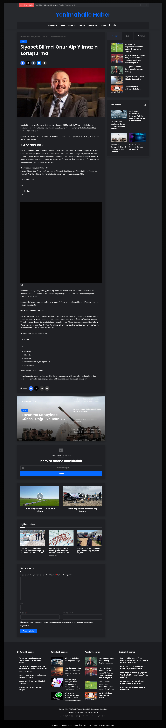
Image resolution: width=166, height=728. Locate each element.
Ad (22, 603)
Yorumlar (141, 36)
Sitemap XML (63, 709)
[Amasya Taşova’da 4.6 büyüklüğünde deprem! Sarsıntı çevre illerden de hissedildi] (61, 538)
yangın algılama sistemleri (69, 716)
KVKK (89, 725)
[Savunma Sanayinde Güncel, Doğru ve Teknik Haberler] (119, 137)
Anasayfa (52, 25)
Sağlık (82, 25)
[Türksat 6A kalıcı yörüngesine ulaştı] (57, 661)
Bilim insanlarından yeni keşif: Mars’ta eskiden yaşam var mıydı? (73, 671)
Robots (79, 709)
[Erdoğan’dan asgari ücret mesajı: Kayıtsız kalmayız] (117, 70)
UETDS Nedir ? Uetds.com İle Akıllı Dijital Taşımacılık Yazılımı (118, 125)
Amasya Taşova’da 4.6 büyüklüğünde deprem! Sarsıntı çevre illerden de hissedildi (59, 551)
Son (127, 36)
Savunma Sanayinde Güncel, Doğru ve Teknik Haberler (42, 417)
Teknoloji (92, 25)
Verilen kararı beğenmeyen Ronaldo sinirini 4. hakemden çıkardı (134, 47)
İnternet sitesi (68, 613)
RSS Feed (72, 709)
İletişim (112, 25)
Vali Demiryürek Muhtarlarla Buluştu (133, 87)
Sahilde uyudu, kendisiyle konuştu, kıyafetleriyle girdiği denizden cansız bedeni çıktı (32, 550)
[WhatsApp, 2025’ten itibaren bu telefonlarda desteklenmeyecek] (57, 696)
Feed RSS (86, 709)
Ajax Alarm (82, 716)
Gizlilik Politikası (73, 725)
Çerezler (83, 725)
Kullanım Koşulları (99, 725)
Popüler (114, 36)
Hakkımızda (56, 725)
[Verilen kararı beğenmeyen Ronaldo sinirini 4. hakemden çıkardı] (117, 47)
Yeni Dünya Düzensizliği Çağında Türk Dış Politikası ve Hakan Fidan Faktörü (61, 5)
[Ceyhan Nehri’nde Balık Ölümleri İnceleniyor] (117, 80)
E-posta (23, 613)
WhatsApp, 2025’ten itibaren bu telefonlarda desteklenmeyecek (73, 696)
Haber (62, 25)
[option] (61, 418)
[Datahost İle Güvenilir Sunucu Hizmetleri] (137, 137)
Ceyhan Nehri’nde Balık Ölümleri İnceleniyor (134, 78)
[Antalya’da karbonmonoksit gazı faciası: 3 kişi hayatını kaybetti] (89, 538)
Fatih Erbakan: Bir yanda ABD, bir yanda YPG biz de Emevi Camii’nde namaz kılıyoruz (135, 59)
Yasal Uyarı (110, 725)
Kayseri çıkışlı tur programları (96, 716)
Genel (32, 37)
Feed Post (104, 709)
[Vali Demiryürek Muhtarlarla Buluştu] (117, 89)
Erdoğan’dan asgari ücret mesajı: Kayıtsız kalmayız (134, 69)
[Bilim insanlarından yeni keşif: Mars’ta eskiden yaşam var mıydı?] (57, 671)
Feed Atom (95, 709)
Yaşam (103, 25)
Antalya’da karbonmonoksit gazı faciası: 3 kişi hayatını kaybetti (88, 550)
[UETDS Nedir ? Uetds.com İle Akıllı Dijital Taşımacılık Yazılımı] (119, 114)
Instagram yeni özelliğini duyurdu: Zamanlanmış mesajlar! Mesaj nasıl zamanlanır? (72, 684)
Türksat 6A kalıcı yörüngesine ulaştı (72, 659)
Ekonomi (72, 25)
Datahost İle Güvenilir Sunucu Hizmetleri (136, 146)
